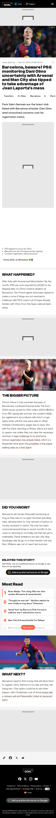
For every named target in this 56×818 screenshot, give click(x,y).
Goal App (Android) (13, 789)
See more (28, 627)
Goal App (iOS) (28, 789)
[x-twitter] (25, 779)
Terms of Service (23, 786)
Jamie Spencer (8, 62)
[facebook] (20, 779)
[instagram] (31, 779)
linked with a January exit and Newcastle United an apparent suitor (27, 696)
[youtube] (36, 779)
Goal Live (39, 789)
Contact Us (11, 786)
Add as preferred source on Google (30, 572)
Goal (14, 810)
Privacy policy (36, 786)
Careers (46, 786)
